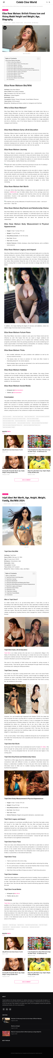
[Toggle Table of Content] (37, 58)
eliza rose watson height (32, 418)
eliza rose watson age (18, 416)
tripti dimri (5, 924)
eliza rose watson (7, 416)
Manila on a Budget (15, 1026)
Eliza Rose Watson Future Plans (16, 73)
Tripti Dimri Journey (11, 579)
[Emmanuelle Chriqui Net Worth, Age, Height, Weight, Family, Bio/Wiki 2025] (13, 462)
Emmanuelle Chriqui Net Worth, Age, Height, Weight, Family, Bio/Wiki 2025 (13, 471)
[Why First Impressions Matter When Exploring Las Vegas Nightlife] (6, 1033)
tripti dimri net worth (34, 927)
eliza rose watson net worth (9, 422)
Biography (5, 494)
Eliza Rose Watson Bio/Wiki (13, 60)
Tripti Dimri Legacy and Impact (14, 586)
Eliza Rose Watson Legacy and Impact (17, 71)
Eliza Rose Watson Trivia (14, 74)
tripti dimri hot (6, 927)
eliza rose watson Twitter (9, 427)
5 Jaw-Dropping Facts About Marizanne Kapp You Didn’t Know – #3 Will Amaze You (39, 450)
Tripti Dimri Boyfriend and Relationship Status (17, 582)
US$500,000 (13, 192)
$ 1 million (43, 747)
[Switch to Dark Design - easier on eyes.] (47, 2)
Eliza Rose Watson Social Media (16, 77)
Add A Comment (26, 479)
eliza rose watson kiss (20, 420)
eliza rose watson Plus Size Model (40, 422)
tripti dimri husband (15, 927)
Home (3, 6)
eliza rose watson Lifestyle (33, 420)
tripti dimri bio (21, 924)
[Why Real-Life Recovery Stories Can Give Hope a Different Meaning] (6, 1020)
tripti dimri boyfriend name (32, 924)
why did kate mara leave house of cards (12, 450)
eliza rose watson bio (30, 416)
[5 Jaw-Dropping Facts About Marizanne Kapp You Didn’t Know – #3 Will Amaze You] (39, 441)
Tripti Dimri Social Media (12, 593)
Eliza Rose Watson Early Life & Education (18, 63)
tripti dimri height (43, 924)
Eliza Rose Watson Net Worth (15, 66)
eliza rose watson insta (8, 420)
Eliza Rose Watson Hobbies (15, 76)
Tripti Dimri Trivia (10, 589)
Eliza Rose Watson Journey (15, 65)
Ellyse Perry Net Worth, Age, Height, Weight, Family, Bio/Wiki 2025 (39, 471)
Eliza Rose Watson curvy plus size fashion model (14, 418)
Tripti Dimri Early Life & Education (14, 577)
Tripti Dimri (7, 653)
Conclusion (11, 79)
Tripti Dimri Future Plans (12, 587)
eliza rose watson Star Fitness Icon (32, 425)
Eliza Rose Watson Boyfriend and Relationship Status (21, 68)
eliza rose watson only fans (24, 422)
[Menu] (4, 2)
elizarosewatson (18, 390)
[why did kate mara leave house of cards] (13, 441)
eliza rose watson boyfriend (42, 416)
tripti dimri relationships (8, 929)
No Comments (28, 22)
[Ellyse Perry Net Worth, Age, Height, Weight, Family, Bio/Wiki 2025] (39, 462)
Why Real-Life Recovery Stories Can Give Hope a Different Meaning (26, 1018)
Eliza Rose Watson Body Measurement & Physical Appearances (23, 70)
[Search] (49, 2)
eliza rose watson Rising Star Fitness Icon (12, 425)
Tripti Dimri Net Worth (11, 580)
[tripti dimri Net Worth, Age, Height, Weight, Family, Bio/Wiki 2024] (22, 545)
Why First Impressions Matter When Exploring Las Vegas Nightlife (26, 1032)
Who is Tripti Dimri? (11, 575)
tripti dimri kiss (25, 927)
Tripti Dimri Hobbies (12, 591)
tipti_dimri (17, 893)
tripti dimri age (12, 924)
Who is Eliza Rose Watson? (14, 62)
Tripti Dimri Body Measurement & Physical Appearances (20, 584)
